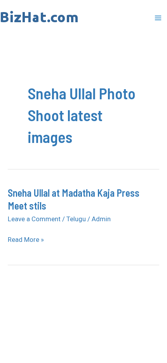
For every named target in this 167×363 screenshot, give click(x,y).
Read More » (26, 240)
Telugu (76, 219)
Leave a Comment (34, 219)
